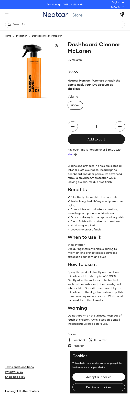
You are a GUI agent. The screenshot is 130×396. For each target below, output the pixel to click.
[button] (73, 126)
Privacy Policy (14, 371)
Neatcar (34, 390)
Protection (21, 35)
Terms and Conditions (19, 366)
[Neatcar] (64, 15)
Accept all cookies (98, 377)
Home (8, 35)
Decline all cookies (98, 387)
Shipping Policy (15, 376)
